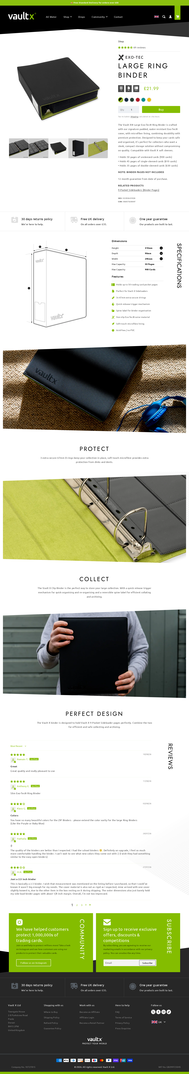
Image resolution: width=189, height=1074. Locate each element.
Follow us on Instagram (34, 962)
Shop (121, 41)
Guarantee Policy (52, 1028)
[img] (17, 754)
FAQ (117, 1012)
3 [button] (82, 904)
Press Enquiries (123, 1028)
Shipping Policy (52, 1017)
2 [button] (77, 904)
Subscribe (147, 962)
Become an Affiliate (90, 1012)
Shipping (134, 116)
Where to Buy (51, 1012)
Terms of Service (123, 1017)
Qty (122, 109)
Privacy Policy (122, 1023)
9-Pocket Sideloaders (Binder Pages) (138, 189)
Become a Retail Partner (92, 1023)
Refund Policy (51, 1023)
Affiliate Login (87, 1017)
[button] (67, 17)
